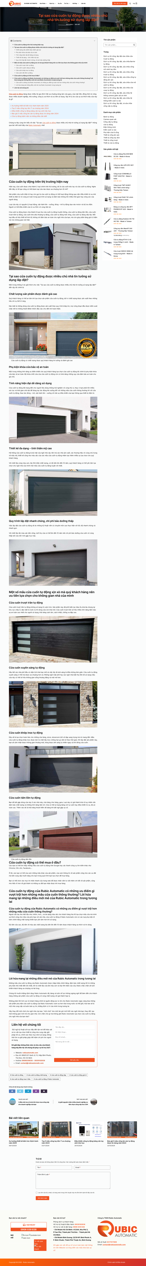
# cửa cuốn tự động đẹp (58, 1075)
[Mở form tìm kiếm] (130, 3)
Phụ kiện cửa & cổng (111, 132)
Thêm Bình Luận (43, 1174)
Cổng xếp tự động (110, 122)
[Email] (44, 1091)
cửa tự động (108, 125)
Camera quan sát (109, 119)
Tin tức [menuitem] (66, 3)
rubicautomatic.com (30, 1053)
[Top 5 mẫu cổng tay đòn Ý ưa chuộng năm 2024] (57, 1129)
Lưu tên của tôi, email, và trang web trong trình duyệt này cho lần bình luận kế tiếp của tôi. (66, 1192)
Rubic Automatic (35, 125)
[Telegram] (28, 1091)
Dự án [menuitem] (60, 3)
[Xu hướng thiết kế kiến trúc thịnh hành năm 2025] (24, 1129)
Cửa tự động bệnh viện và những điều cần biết (29, 116)
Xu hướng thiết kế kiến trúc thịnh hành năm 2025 (30, 106)
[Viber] (36, 1091)
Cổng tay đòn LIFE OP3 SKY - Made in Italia (124, 166)
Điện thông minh (109, 127)
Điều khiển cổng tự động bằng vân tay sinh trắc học (31, 111)
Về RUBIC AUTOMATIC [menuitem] (30, 3)
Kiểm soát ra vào (109, 130)
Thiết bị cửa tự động (111, 143)
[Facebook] (12, 1091)
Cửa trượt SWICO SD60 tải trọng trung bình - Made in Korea (123, 253)
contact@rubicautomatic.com (32, 1063)
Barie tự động (108, 117)
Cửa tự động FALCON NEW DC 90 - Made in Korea (123, 155)
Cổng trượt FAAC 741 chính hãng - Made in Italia (123, 198)
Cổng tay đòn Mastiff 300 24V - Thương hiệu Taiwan (123, 230)
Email (77, 1167)
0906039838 (27, 1060)
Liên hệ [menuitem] (83, 3)
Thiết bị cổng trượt (110, 140)
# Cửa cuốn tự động (16, 1075)
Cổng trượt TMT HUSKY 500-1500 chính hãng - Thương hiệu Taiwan (122, 187)
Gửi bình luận (42, 1198)
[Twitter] (20, 1091)
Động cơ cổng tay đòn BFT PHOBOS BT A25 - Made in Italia (123, 209)
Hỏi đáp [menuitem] (75, 3)
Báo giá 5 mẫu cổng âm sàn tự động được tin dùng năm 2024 (35, 114)
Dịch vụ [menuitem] (52, 3)
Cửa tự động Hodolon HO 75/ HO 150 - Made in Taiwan (124, 220)
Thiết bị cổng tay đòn (111, 138)
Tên (39, 1167)
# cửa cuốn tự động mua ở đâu (20, 1079)
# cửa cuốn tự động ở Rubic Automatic (46, 1079)
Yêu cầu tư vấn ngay (120, 3)
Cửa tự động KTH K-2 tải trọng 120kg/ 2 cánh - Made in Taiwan (123, 242)
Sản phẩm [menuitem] (42, 3)
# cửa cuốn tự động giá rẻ (78, 1075)
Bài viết (77, 24)
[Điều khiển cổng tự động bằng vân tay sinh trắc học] (89, 1129)
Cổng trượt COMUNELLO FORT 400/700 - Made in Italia (123, 176)
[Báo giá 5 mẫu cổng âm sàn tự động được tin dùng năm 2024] (122, 1129)
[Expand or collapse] (94, 40)
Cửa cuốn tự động (16, 94)
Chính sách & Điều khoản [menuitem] (116, 1262)
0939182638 (39, 1060)
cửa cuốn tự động (49, 123)
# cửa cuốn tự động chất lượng (37, 1075)
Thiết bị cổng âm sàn (111, 135)
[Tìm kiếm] (134, 45)
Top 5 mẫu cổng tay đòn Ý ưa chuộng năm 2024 (30, 108)
